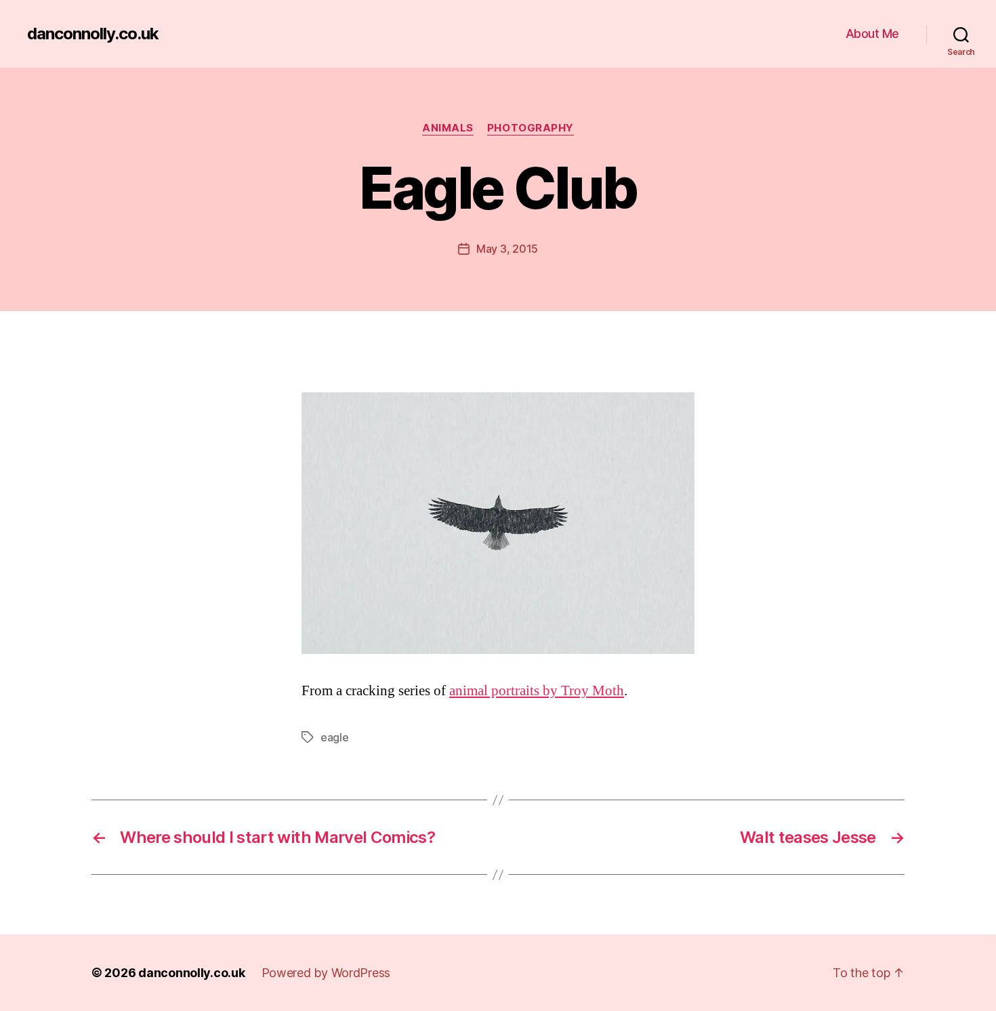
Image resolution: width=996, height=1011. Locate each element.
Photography (530, 128)
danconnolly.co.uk (93, 34)
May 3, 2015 (507, 248)
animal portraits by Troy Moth (536, 691)
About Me (872, 33)
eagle (334, 737)
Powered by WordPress (326, 973)
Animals (448, 128)
